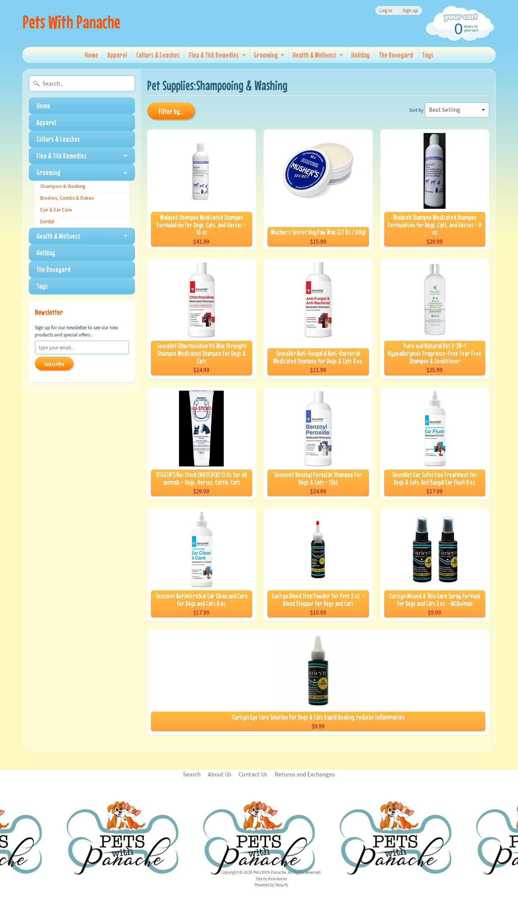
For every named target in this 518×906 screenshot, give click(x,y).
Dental (47, 221)
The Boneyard (396, 54)
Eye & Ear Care (56, 210)
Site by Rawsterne (271, 878)
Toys (427, 54)
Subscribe (54, 363)
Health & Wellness (314, 54)
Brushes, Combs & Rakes (67, 198)
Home (91, 54)
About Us (219, 774)
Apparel (117, 54)
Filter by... (171, 111)
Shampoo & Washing (62, 186)
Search (192, 774)
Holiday (360, 54)
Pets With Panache (71, 21)
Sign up (410, 10)
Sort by (416, 110)
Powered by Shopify (271, 884)
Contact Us (253, 774)
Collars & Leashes (158, 54)
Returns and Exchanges (305, 774)
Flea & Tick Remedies (214, 54)
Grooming (266, 54)
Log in (385, 10)
